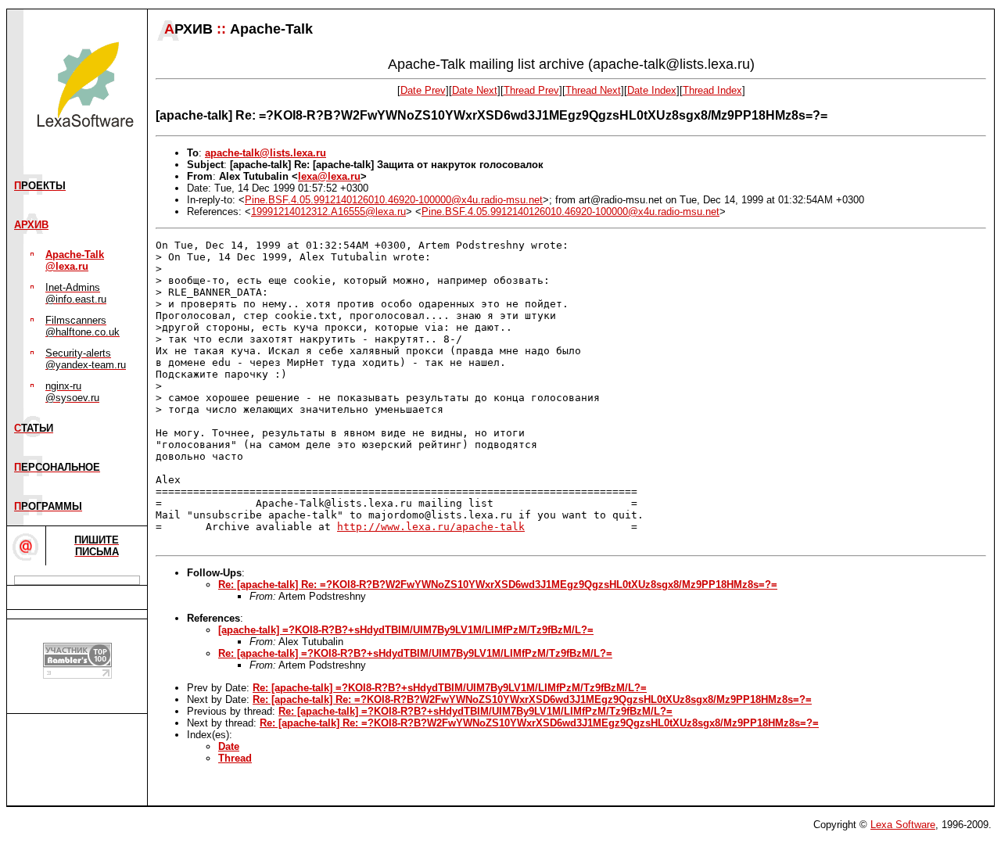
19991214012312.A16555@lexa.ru (328, 211)
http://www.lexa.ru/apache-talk (431, 527)
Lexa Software (902, 824)
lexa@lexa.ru (329, 176)
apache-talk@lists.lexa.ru (265, 153)
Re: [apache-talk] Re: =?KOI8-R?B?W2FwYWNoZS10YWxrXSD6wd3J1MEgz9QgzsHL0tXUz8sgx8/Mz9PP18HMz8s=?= (497, 584)
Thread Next (593, 90)
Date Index (651, 90)
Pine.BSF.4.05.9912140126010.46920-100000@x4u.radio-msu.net (394, 200)
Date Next (474, 90)
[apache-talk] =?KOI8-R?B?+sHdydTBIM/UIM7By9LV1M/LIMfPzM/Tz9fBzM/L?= (406, 630)
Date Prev (423, 90)
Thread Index (712, 90)
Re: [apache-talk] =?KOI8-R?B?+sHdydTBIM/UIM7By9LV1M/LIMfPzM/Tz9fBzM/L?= (415, 653)
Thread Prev (531, 90)
